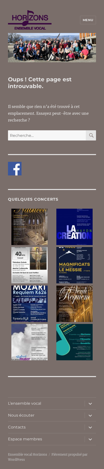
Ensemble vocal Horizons (27, 455)
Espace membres (25, 439)
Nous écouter (21, 415)
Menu (88, 20)
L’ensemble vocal (24, 403)
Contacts (17, 427)
